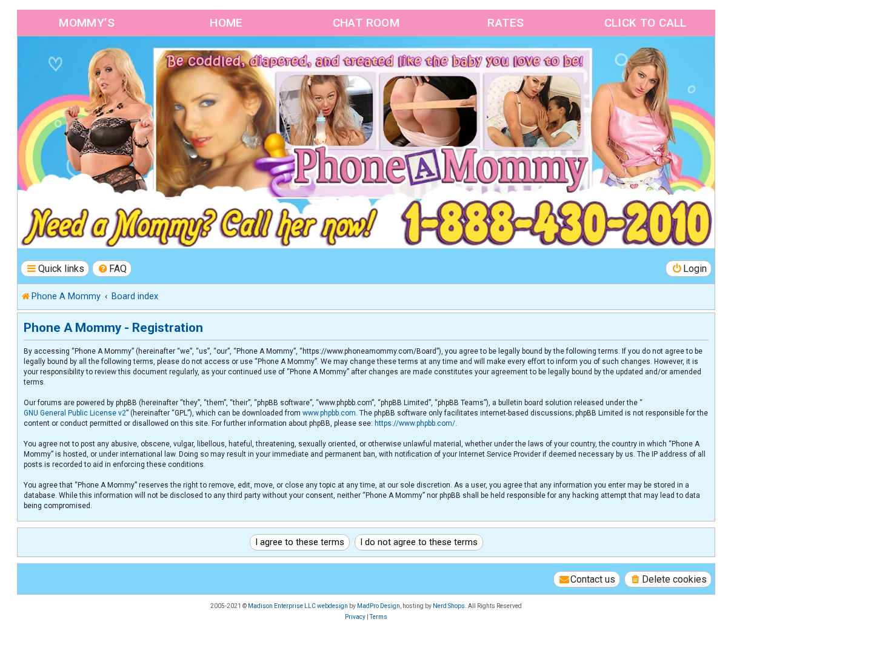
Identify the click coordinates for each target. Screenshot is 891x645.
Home (226, 23)
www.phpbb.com (329, 413)
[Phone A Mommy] (87, 62)
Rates (505, 23)
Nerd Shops (449, 606)
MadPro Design (378, 606)
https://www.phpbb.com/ (415, 423)
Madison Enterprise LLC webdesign (298, 606)
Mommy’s (87, 23)
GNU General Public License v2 (75, 413)
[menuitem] (112, 268)
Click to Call (645, 23)
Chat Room (366, 23)
